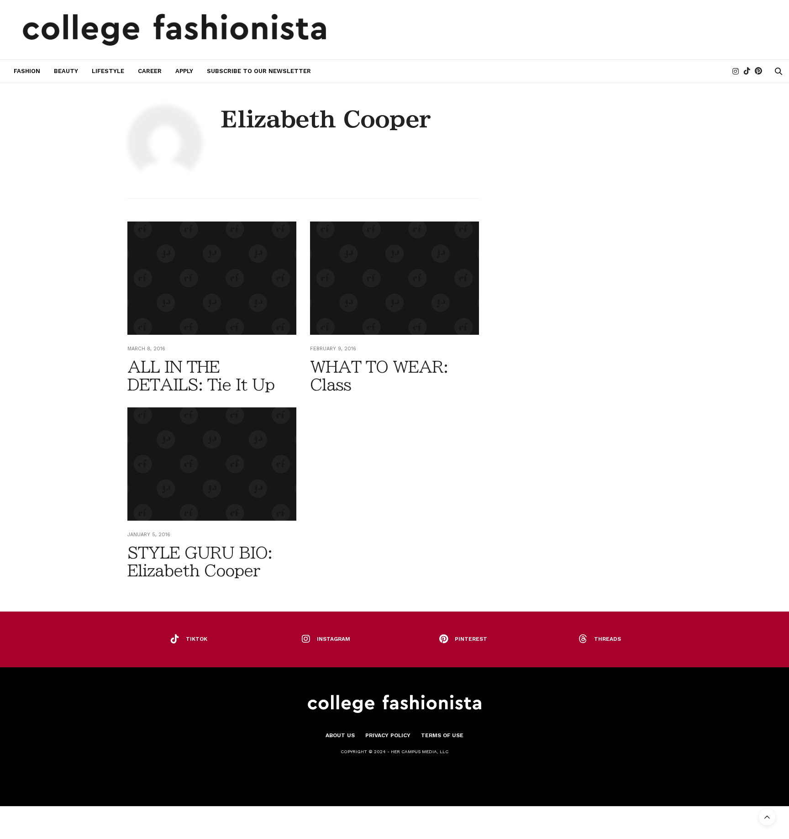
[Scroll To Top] (767, 817)
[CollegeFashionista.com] (174, 30)
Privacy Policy (387, 735)
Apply (184, 71)
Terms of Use (442, 735)
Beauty (66, 71)
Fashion (27, 71)
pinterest (471, 639)
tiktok (196, 639)
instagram (333, 639)
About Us (340, 735)
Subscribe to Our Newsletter (259, 71)
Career (150, 71)
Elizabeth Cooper (326, 119)
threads (607, 639)
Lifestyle (108, 71)
